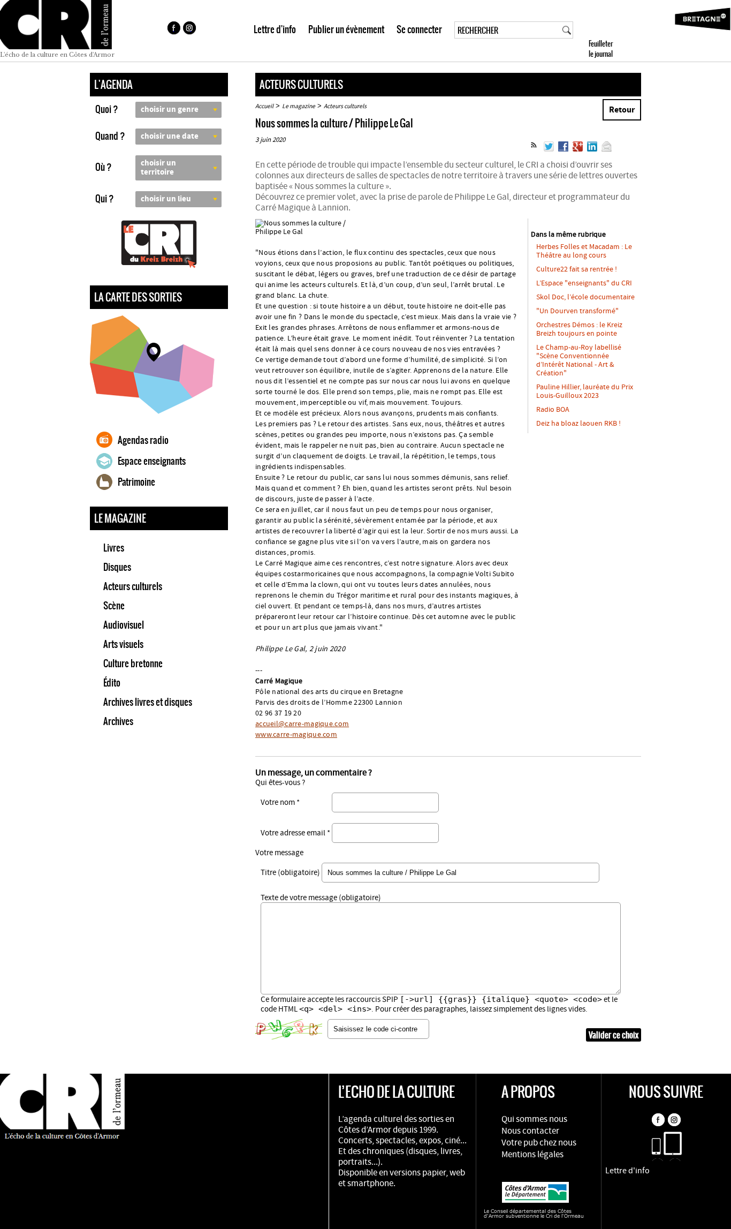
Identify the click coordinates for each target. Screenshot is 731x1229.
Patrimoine (136, 482)
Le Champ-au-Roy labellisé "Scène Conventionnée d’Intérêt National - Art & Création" (578, 360)
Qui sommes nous (534, 1119)
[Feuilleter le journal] (620, 31)
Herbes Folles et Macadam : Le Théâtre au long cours (584, 251)
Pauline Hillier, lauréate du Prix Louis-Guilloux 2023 (584, 391)
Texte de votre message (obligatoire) (321, 897)
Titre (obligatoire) (290, 872)
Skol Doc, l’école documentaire (585, 297)
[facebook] (173, 29)
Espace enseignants (152, 461)
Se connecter (419, 29)
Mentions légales (532, 1154)
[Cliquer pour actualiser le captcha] (288, 1029)
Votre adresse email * (295, 833)
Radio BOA (552, 409)
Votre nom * (280, 802)
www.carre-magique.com (296, 734)
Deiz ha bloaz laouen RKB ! (578, 423)
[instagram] (190, 29)
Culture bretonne (133, 663)
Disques (117, 567)
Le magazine (298, 106)
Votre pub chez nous (538, 1142)
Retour (622, 110)
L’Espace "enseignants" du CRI (584, 283)
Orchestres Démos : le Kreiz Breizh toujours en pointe (579, 329)
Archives (118, 721)
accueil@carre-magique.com (302, 724)
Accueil (264, 106)
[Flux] (534, 149)
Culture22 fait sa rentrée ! (576, 269)
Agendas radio (143, 440)
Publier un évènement (346, 29)
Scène (114, 606)
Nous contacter (530, 1131)
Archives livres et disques (147, 702)
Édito (111, 683)
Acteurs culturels (132, 586)
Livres (113, 548)
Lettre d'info (275, 29)
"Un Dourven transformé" (577, 311)
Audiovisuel (123, 625)
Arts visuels (123, 644)
